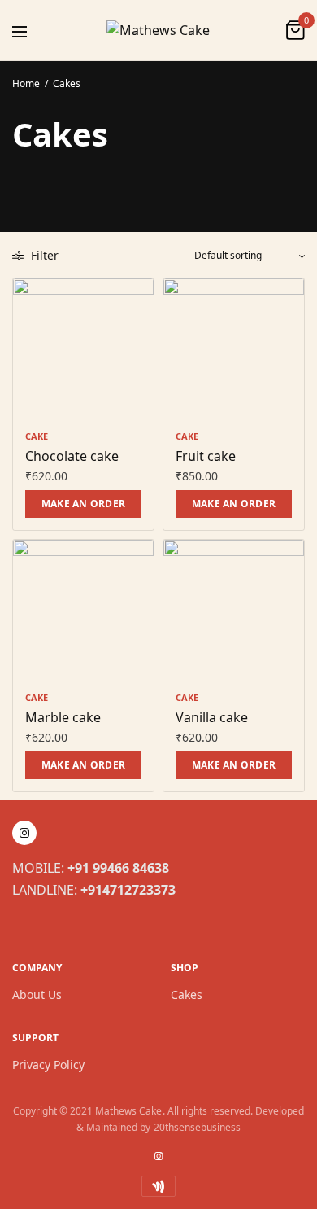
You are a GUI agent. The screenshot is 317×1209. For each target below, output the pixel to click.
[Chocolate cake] (83, 348)
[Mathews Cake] (158, 30)
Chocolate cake (72, 456)
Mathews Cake (128, 1111)
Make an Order (83, 503)
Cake (36, 436)
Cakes (186, 995)
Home (26, 83)
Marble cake (63, 717)
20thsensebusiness (197, 1128)
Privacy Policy (48, 1064)
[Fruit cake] (233, 348)
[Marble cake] (83, 610)
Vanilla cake (212, 717)
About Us (37, 995)
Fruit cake (206, 456)
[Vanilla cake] (233, 610)
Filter (43, 255)
